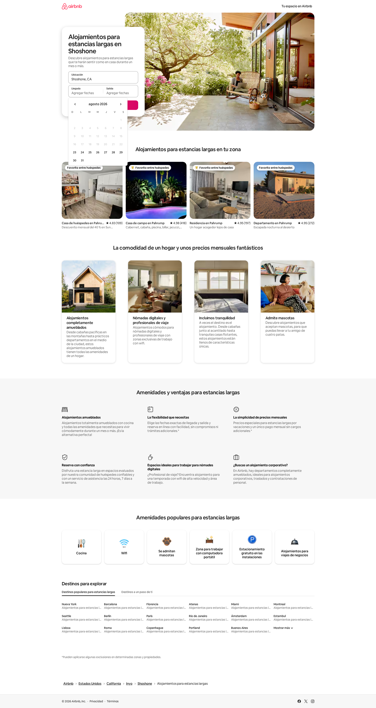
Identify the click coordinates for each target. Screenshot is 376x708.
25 (90, 152)
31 (82, 160)
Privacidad (96, 701)
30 (74, 160)
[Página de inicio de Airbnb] (72, 6)
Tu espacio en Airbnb (296, 6)
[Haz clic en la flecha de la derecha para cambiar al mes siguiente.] (120, 104)
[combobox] (103, 79)
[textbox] (85, 93)
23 (74, 152)
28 (113, 152)
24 (82, 152)
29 (121, 152)
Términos (113, 701)
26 (97, 152)
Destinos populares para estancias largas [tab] (88, 592)
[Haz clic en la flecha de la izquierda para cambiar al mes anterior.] (75, 104)
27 (105, 152)
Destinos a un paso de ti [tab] (136, 592)
